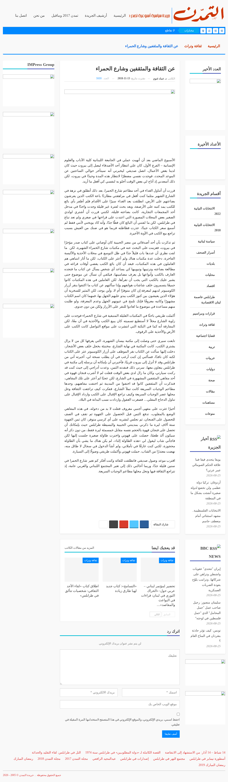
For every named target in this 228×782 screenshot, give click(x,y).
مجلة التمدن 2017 (76, 758)
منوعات (210, 413)
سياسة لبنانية (206, 241)
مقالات (210, 391)
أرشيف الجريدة (96, 15)
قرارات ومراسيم (204, 313)
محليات (210, 274)
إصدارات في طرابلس (134, 758)
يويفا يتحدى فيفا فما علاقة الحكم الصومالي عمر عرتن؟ (206, 465)
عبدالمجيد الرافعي (104, 758)
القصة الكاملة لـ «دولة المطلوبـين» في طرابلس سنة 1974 (123, 752)
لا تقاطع (170, 30)
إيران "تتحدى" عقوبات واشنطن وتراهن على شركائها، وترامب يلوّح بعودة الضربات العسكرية (206, 579)
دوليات (210, 369)
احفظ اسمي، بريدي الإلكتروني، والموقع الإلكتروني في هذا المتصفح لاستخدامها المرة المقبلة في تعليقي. (122, 722)
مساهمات (208, 402)
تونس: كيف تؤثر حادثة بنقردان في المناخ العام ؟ (206, 636)
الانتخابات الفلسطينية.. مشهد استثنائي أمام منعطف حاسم (206, 516)
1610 (99, 78)
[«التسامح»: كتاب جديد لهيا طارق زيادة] (120, 569)
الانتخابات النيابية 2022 (207, 211)
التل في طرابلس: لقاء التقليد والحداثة (56, 752)
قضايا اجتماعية (205, 335)
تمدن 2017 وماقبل (64, 15)
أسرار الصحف (205, 252)
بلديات (211, 263)
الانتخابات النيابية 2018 (207, 227)
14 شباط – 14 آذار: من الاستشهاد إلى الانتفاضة (195, 752)
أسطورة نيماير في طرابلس (207, 758)
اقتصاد (211, 286)
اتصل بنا (21, 15)
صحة (211, 380)
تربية (212, 347)
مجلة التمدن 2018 (49, 758)
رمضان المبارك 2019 (212, 765)
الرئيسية (120, 15)
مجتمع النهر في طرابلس (169, 758)
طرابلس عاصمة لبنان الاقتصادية (207, 299)
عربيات (210, 358)
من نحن (39, 15)
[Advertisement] (119, 495)
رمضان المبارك (23, 758)
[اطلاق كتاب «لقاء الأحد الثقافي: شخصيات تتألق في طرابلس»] (82, 569)
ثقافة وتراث (167, 560)
